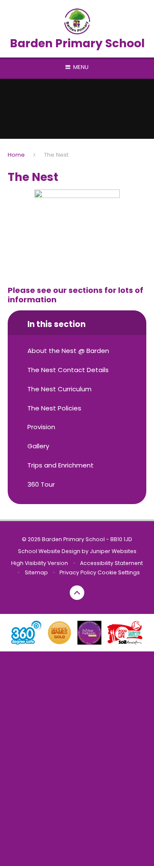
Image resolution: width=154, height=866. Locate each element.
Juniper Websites (113, 551)
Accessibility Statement (111, 563)
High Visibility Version (39, 563)
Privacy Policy (77, 572)
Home (16, 155)
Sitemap (36, 572)
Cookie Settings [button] (119, 572)
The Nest (56, 155)
